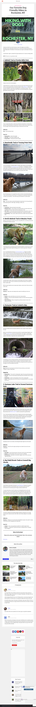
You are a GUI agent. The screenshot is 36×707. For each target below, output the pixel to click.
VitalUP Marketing (12, 705)
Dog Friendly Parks (18, 5)
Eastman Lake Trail (13, 411)
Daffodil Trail (25, 86)
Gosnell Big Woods (20, 485)
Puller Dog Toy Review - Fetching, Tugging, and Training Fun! (18, 682)
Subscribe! (14, 645)
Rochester (5, 539)
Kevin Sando (26, 15)
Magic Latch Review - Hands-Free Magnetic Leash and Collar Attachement (19, 700)
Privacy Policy (32, 705)
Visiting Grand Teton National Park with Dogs (28, 578)
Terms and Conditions (23, 705)
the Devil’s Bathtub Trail (20, 251)
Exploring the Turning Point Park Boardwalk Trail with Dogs (13, 573)
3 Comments (21, 15)
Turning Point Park (15, 166)
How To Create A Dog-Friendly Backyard (13, 567)
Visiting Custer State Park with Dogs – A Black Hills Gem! (29, 573)
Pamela (9, 589)
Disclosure (28, 705)
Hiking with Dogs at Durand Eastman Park (13, 578)
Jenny (9, 608)
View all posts (6, 559)
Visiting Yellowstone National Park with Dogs (29, 567)
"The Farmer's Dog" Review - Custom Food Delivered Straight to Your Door (19, 695)
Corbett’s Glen (8, 333)
